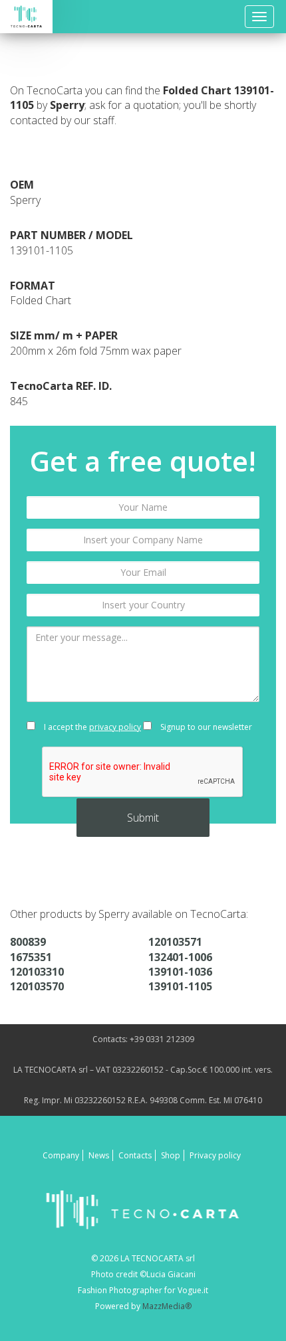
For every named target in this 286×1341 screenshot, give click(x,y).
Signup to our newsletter (205, 727)
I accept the (91, 727)
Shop (170, 1155)
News (98, 1155)
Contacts (135, 1155)
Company (61, 1155)
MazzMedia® (167, 1306)
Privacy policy (215, 1155)
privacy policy (115, 727)
